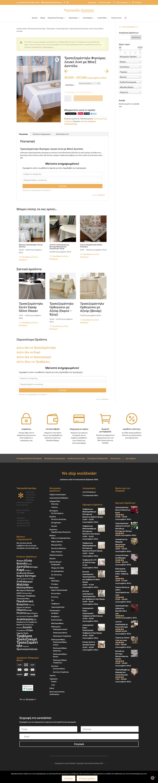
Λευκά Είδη (101, 18)
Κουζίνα (53, 516)
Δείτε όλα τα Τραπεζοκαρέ (34, 357)
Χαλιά (52, 688)
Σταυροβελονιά (21, 630)
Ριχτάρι (29, 610)
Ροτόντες (54, 597)
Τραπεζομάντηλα (62, 29)
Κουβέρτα (28, 570)
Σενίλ (18, 616)
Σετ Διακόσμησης (27, 617)
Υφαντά (52, 675)
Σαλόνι (52, 578)
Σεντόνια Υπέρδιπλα (27, 616)
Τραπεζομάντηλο (70, 124)
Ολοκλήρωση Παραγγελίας (97, 458)
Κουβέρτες (55, 616)
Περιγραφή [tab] (23, 134)
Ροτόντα (21, 613)
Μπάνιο (53, 535)
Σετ (52, 600)
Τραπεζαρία (73, 18)
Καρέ (37, 352)
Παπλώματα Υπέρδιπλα (62, 636)
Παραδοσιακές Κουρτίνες (61, 532)
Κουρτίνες (53, 529)
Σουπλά (27, 627)
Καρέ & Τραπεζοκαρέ (59, 590)
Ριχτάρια (54, 584)
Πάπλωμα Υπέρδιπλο (26, 596)
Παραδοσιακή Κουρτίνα (25, 602)
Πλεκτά (52, 558)
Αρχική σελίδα (22, 29)
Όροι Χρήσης (131, 458)
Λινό (19, 581)
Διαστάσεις (69, 85)
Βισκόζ (29, 564)
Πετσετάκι (31, 605)
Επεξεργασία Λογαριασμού (54, 458)
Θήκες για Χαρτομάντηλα (60, 538)
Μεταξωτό (21, 590)
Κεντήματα (54, 511)
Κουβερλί (55, 613)
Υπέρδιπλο (26, 646)
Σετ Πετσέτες (26, 625)
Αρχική (34, 18)
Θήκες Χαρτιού (57, 541)
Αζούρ (28, 560)
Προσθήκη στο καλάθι (88, 98)
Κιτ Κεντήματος (57, 513)
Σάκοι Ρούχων (56, 552)
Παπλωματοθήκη (23, 599)
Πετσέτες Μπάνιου (58, 548)
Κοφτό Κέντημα (26, 575)
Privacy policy (87, 778)
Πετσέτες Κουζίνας (58, 519)
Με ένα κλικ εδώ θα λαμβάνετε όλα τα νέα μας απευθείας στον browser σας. (28, 545)
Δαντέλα (84, 121)
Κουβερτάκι (55, 564)
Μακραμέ (28, 581)
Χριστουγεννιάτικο (27, 649)
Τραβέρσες (68, 121)
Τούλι (25, 633)
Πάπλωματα (55, 627)
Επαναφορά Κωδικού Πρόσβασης (29, 458)
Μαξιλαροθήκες (25, 587)
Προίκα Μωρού (55, 562)
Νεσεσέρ (54, 504)
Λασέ (18, 579)
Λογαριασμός (92, 2)
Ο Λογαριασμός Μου (90, 495)
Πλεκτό (21, 610)
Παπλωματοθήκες (58, 639)
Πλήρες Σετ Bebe (57, 568)
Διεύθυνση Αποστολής (76, 458)
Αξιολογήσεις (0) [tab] (62, 134)
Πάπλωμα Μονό (27, 593)
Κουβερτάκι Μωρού (25, 573)
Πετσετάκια (55, 593)
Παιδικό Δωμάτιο (56, 555)
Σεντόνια (54, 666)
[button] (57, 60)
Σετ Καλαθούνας (57, 571)
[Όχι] (155, 777)
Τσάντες (54, 507)
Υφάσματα (53, 679)
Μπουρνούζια (56, 545)
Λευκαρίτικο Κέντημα (26, 579)
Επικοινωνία (116, 18)
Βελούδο (22, 563)
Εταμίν (54, 681)
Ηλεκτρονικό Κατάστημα (36, 29)
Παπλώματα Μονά (60, 633)
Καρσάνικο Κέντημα (55, 18)
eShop (42, 18)
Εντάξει (68, 778)
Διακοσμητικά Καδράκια (59, 498)
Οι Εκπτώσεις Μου (105, 2)
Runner (20, 560)
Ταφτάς (20, 633)
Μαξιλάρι (23, 584)
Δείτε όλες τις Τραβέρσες (33, 361)
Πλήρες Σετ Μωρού (24, 607)
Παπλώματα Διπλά (60, 629)
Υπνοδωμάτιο (55, 610)
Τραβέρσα (92, 121)
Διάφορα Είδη (55, 501)
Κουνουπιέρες (56, 620)
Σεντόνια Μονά (59, 669)
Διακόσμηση (87, 18)
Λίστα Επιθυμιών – (123, 2)
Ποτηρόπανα (56, 522)
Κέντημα (33, 567)
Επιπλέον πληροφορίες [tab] (42, 134)
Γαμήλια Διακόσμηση (58, 494)
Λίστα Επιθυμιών (89, 492)
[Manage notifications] (152, 778)
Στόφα (29, 630)
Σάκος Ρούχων (32, 613)
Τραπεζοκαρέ (27, 639)
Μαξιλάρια (55, 581)
